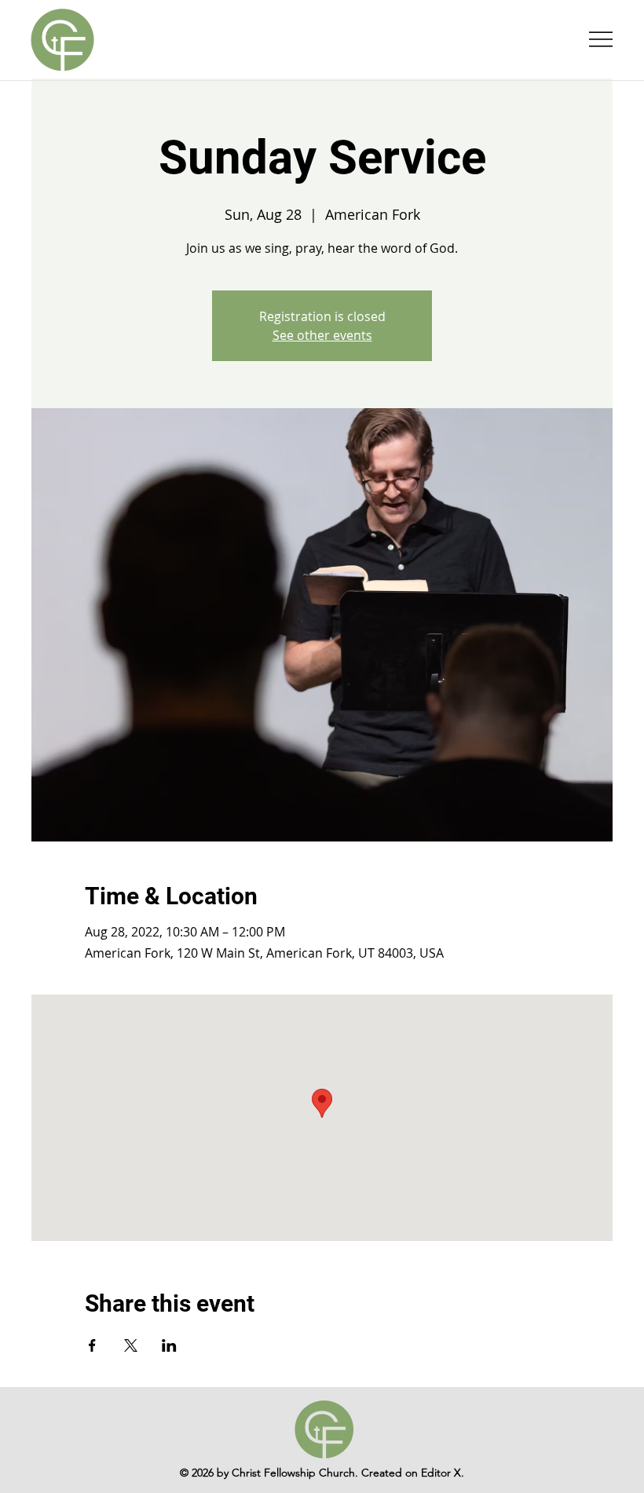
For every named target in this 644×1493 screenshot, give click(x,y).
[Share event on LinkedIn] (169, 1345)
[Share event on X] (130, 1345)
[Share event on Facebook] (92, 1345)
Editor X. (442, 1473)
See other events (322, 335)
